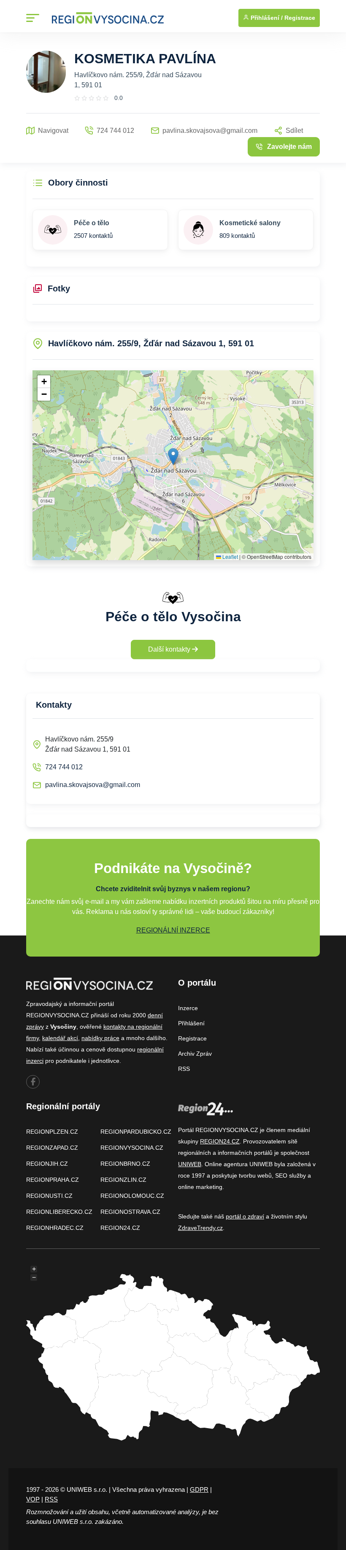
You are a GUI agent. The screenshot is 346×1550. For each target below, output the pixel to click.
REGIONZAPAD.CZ (52, 1147)
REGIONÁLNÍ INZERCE (173, 930)
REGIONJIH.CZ (47, 1163)
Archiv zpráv (195, 1053)
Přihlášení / (266, 17)
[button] (173, 456)
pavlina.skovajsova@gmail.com (92, 784)
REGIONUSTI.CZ (49, 1195)
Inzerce (188, 1008)
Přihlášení (191, 1023)
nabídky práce (100, 1038)
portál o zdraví (245, 1216)
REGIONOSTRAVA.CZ (130, 1211)
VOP (33, 1499)
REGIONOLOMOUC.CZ (132, 1195)
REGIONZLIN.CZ (123, 1179)
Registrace (299, 17)
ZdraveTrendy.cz (200, 1227)
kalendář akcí (60, 1038)
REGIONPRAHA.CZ (52, 1179)
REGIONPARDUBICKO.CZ (135, 1131)
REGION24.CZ (120, 1227)
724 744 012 (64, 767)
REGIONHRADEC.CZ (55, 1227)
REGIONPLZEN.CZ (52, 1131)
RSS (184, 1068)
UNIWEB (189, 1164)
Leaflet (229, 556)
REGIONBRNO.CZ (125, 1163)
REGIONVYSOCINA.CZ (131, 1147)
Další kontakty (170, 649)
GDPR (199, 1489)
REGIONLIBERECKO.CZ (59, 1211)
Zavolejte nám (289, 146)
